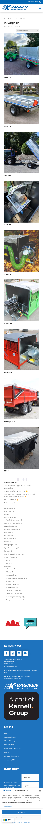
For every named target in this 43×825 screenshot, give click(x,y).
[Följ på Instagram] (12, 653)
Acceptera (21, 812)
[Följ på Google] (19, 653)
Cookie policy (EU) (10, 737)
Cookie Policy (16, 822)
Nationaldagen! (9, 503)
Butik (9, 19)
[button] (40, 791)
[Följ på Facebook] (6, 653)
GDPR (6, 733)
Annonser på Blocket (11, 760)
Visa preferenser (21, 818)
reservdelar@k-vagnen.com (12, 678)
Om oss (6, 752)
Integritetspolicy (25, 822)
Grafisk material (9, 745)
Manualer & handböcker (12, 748)
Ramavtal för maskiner (11, 756)
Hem (5, 19)
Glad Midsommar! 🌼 (11, 500)
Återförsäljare (33, 2)
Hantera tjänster (7, 806)
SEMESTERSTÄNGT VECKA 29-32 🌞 (16, 491)
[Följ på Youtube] (25, 653)
